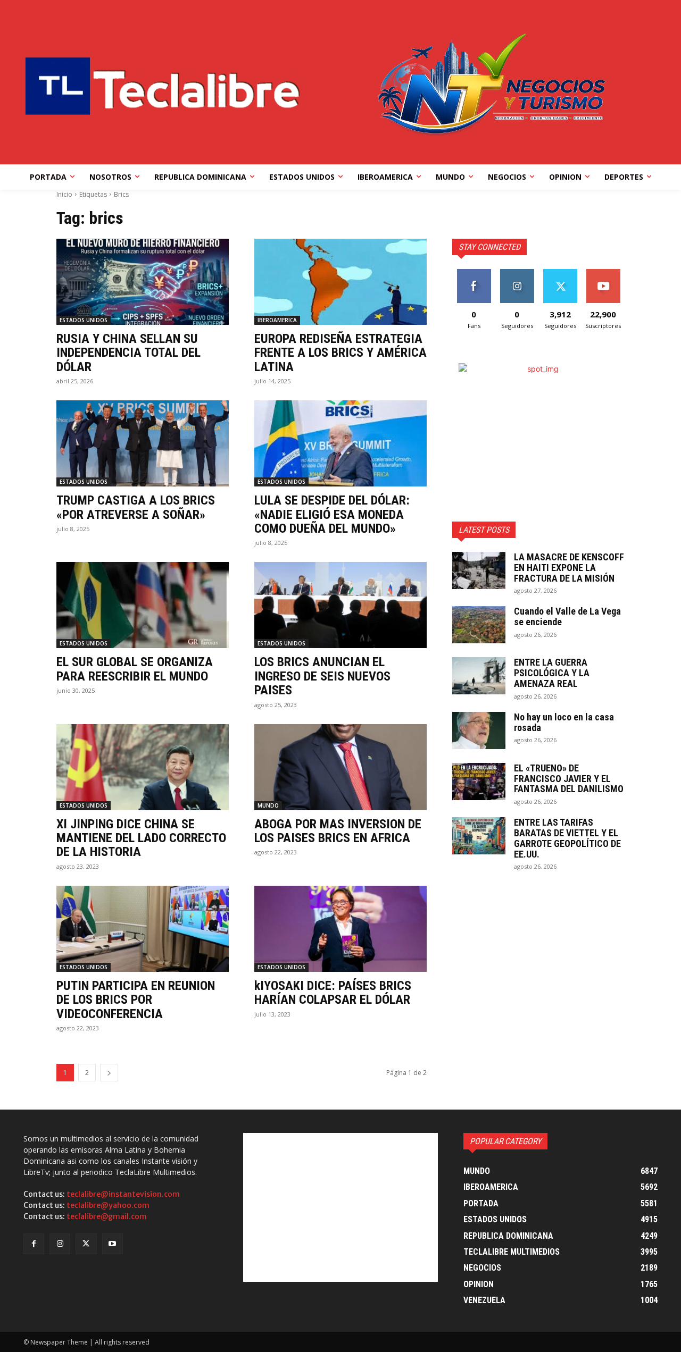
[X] (86, 1243)
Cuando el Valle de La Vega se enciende (567, 616)
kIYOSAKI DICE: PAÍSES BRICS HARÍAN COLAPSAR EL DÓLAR (332, 992)
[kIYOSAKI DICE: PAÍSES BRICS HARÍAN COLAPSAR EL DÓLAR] (340, 929)
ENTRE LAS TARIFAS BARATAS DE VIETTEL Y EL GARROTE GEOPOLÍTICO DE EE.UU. (567, 838)
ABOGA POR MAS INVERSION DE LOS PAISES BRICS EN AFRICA (337, 831)
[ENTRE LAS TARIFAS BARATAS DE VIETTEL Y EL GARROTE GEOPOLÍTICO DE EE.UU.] (478, 835)
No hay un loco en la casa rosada (564, 722)
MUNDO (268, 805)
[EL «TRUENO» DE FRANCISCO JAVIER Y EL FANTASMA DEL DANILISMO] (478, 781)
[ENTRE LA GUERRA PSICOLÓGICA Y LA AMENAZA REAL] (478, 675)
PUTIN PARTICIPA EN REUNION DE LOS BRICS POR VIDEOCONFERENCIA (135, 999)
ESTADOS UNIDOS (83, 320)
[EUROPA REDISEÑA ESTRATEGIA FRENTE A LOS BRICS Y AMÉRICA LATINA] (340, 282)
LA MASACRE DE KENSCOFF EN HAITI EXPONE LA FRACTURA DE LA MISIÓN (569, 567)
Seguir (516, 273)
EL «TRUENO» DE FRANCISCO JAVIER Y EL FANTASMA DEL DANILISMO (569, 778)
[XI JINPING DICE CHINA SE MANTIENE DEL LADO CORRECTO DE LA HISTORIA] (142, 767)
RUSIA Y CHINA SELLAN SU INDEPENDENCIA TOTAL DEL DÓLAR (128, 352)
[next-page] (109, 1072)
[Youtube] (112, 1243)
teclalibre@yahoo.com (108, 1205)
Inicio (64, 194)
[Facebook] (33, 1243)
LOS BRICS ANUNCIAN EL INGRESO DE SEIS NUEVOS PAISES (322, 676)
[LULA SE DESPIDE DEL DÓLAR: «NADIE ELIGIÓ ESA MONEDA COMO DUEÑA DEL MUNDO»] (340, 443)
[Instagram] (59, 1243)
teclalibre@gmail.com (107, 1216)
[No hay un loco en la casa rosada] (478, 730)
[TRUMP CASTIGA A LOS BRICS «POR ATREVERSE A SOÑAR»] (142, 443)
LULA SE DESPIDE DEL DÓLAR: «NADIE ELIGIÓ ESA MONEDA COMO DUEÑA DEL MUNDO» (332, 514)
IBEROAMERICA (277, 320)
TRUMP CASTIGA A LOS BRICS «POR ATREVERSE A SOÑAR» (135, 507)
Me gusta (474, 273)
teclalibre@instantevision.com (123, 1194)
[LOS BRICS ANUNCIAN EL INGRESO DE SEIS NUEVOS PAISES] (340, 605)
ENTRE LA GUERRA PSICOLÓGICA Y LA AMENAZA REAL (551, 673)
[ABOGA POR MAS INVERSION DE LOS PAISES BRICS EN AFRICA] (340, 767)
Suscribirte (603, 273)
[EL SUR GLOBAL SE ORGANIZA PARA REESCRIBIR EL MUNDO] (142, 605)
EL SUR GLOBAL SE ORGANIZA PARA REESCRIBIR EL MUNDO (134, 668)
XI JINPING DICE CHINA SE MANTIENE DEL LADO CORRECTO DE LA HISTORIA (141, 838)
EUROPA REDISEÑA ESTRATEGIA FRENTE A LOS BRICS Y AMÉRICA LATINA (340, 352)
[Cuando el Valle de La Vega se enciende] (478, 624)
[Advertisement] (340, 1207)
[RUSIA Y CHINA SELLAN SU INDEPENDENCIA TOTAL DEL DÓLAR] (142, 282)
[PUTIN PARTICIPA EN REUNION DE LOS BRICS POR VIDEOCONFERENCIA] (142, 929)
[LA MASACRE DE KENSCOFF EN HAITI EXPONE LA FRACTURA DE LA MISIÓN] (478, 570)
